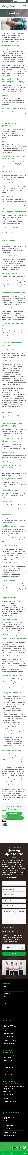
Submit (14, 953)
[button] (24, 6)
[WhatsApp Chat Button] (24, 1147)
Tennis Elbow (11, 815)
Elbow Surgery (11, 823)
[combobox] (4, 900)
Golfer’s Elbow (11, 819)
